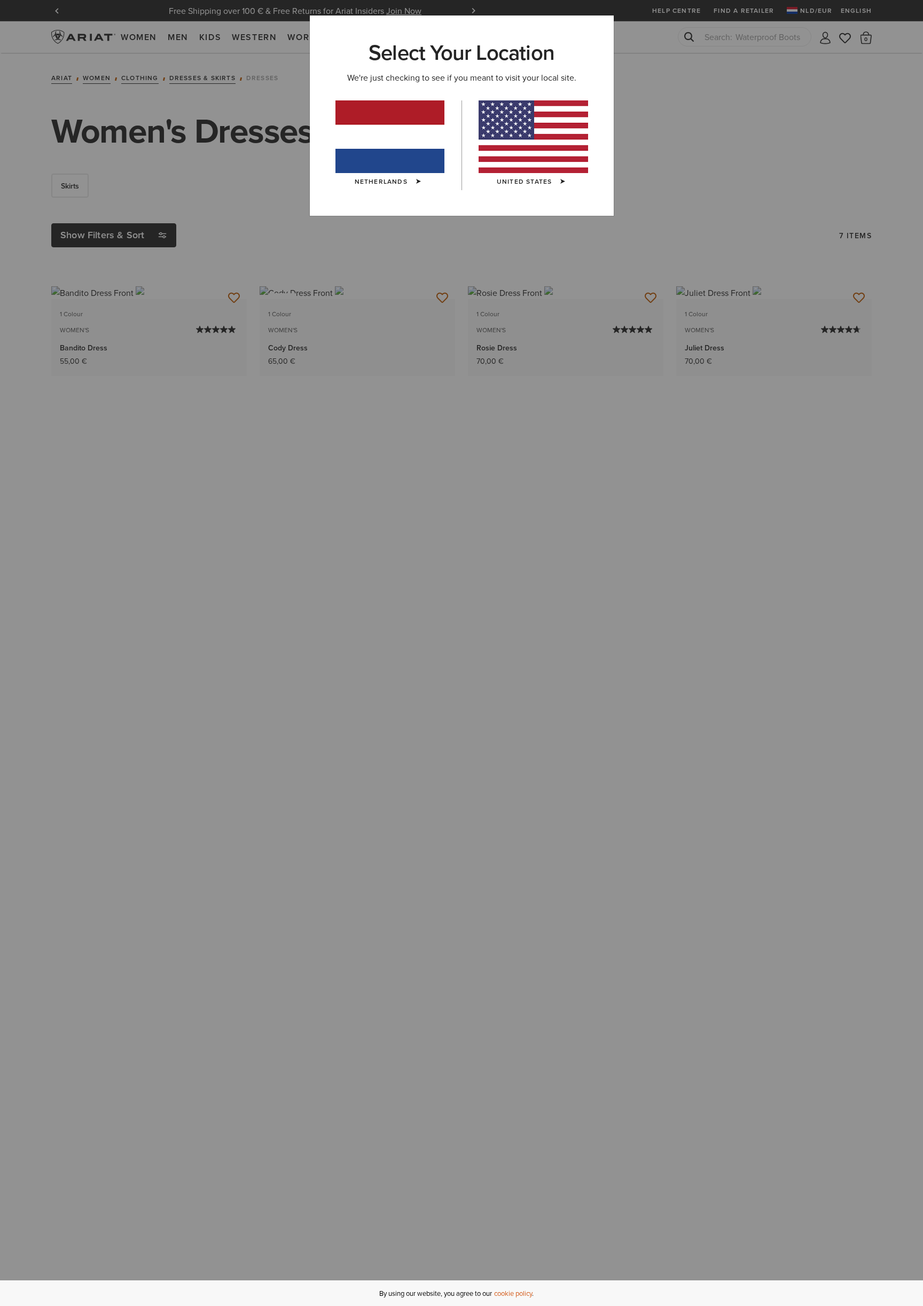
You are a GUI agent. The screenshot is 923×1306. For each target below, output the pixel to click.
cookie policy (513, 1293)
